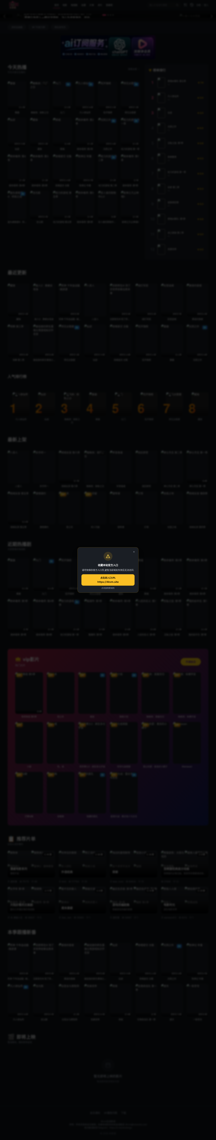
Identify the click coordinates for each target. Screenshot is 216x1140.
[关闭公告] (133, 551)
